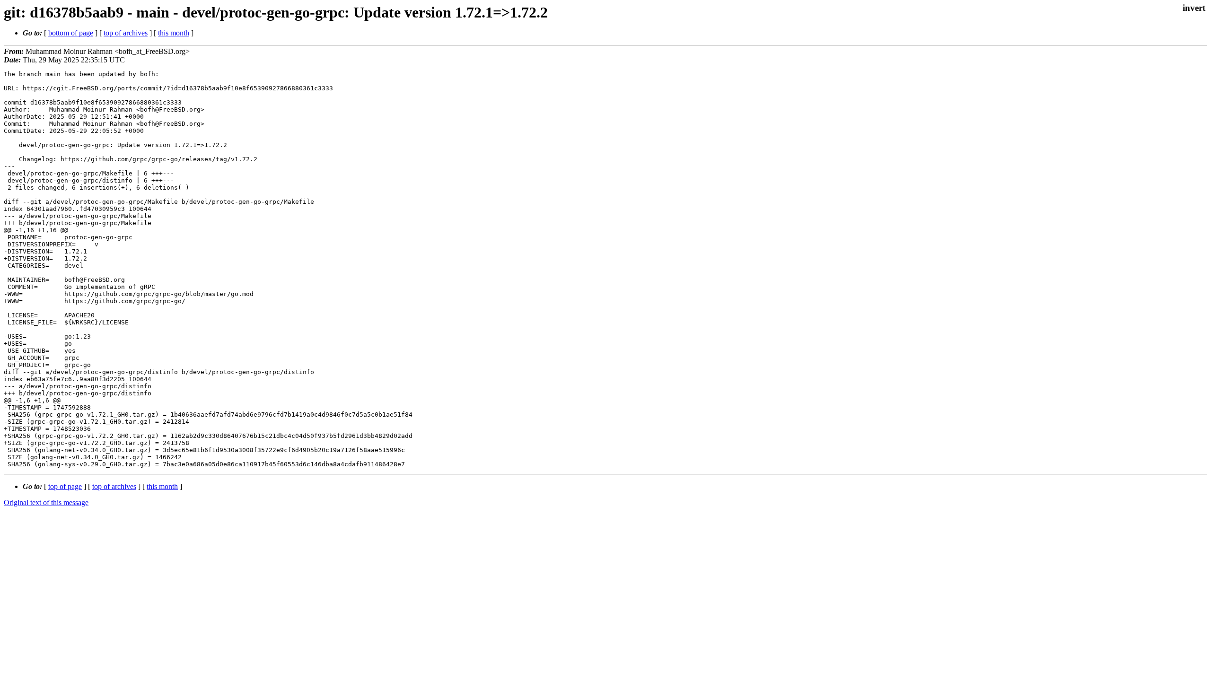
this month (173, 33)
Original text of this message (46, 502)
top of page (65, 486)
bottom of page (70, 33)
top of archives (126, 33)
